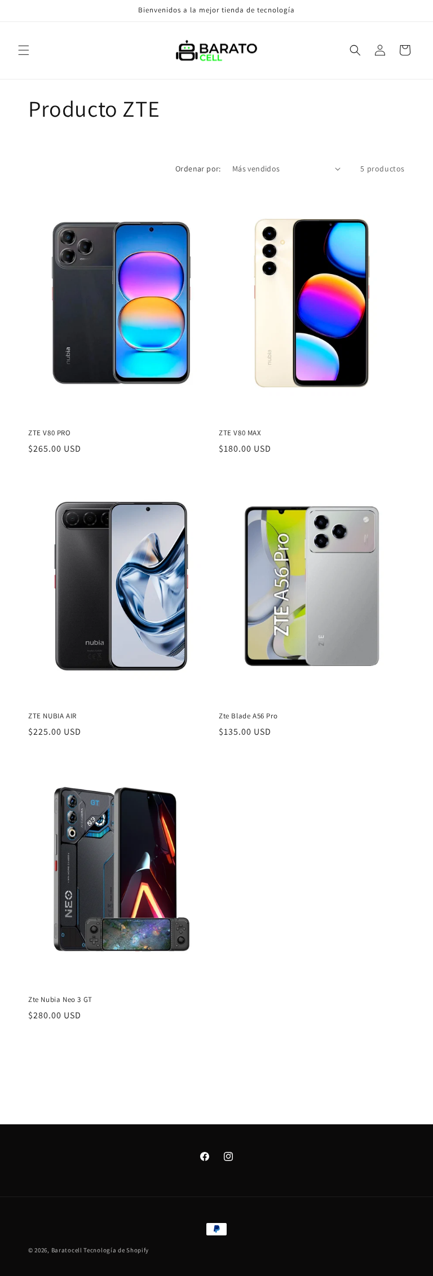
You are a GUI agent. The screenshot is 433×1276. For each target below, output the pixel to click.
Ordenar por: (198, 169)
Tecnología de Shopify (116, 1250)
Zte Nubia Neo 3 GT (60, 999)
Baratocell (67, 1250)
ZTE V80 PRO (49, 433)
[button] (23, 50)
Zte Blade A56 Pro (248, 716)
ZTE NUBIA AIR (52, 716)
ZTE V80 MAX (240, 433)
